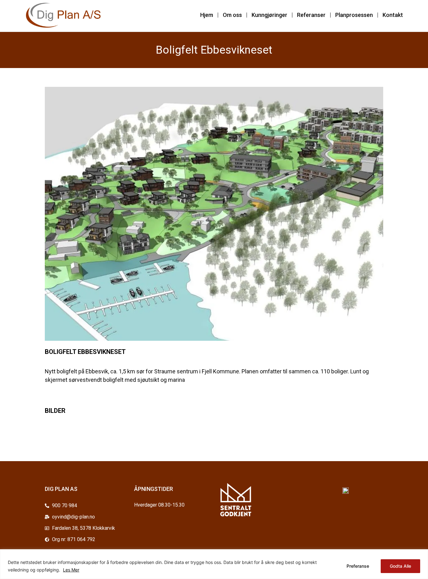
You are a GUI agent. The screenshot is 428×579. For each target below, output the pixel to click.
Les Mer (71, 569)
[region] (214, 564)
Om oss (232, 15)
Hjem (206, 15)
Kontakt (393, 15)
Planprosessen (354, 15)
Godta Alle (400, 566)
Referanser (311, 15)
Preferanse (358, 566)
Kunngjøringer (269, 15)
